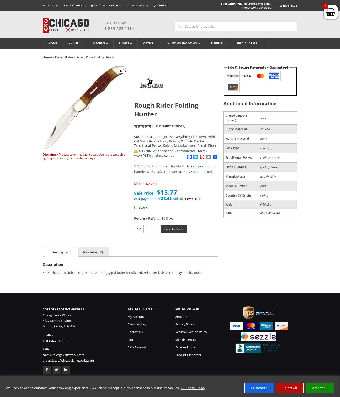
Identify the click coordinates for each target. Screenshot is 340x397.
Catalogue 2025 (137, 5)
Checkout (116, 5)
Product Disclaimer (188, 355)
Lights (124, 43)
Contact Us (135, 332)
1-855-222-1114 (119, 28)
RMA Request (137, 347)
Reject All (290, 388)
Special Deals (247, 43)
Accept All (320, 388)
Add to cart (173, 228)
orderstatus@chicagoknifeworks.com (68, 360)
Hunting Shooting (182, 43)
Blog (131, 340)
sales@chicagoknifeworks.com (63, 355)
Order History (137, 324)
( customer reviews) (168, 126)
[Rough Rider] (151, 98)
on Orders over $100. (246, 4)
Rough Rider (64, 57)
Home (53, 43)
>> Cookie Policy (193, 388)
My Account (51, 5)
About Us (181, 317)
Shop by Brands (75, 5)
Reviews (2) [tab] (93, 252)
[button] (176, 199)
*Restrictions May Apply (256, 7)
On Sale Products (194, 141)
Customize (259, 388)
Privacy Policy (184, 324)
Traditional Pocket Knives (153, 145)
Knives (73, 43)
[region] (170, 386)
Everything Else (185, 136)
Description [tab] (61, 252)
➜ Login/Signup (286, 6)
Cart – (99, 5)
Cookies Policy (185, 347)
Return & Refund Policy (191, 332)
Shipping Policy (185, 340)
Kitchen (99, 43)
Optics (148, 43)
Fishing (217, 43)
